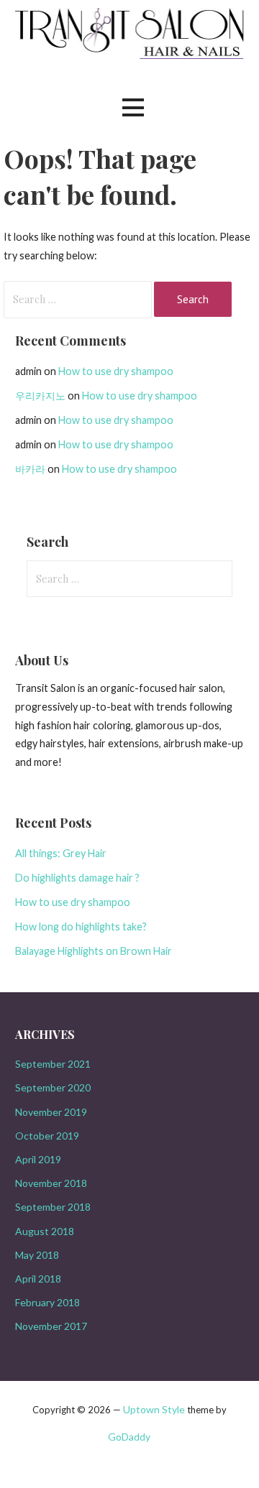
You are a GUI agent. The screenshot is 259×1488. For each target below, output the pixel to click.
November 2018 (51, 1183)
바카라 (30, 469)
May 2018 (37, 1255)
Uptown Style (154, 1409)
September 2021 (53, 1064)
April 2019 (38, 1159)
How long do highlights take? (81, 926)
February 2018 (47, 1302)
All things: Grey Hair (60, 853)
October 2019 (47, 1135)
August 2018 (44, 1231)
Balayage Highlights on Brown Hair (93, 951)
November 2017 (51, 1326)
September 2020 (53, 1087)
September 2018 (53, 1207)
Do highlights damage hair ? (77, 878)
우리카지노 (40, 395)
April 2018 (38, 1278)
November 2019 (51, 1112)
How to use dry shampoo (115, 371)
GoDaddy (129, 1437)
